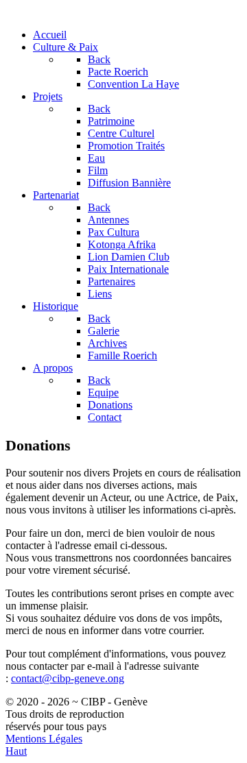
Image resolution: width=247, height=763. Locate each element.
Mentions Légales (43, 738)
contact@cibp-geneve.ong (67, 678)
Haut (16, 751)
